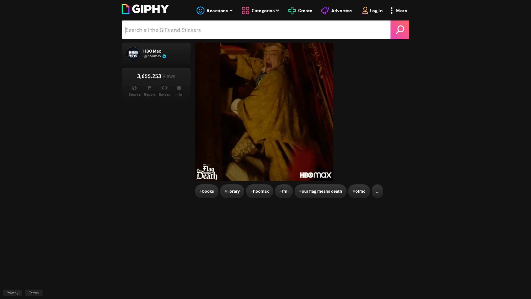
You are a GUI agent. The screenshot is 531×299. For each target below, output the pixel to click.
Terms (34, 293)
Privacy (12, 293)
